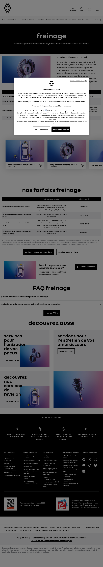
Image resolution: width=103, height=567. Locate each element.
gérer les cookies (41, 129)
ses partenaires (31, 93)
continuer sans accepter (78, 81)
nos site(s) (63, 115)
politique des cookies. (63, 106)
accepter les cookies (61, 129)
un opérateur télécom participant (54, 117)
